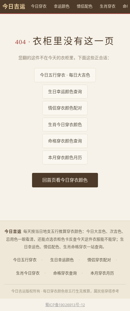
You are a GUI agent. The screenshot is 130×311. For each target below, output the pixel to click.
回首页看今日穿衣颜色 (65, 180)
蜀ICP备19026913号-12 (65, 305)
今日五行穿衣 (25, 259)
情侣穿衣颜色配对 (65, 107)
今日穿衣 (39, 6)
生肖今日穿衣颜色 (65, 124)
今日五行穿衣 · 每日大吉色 (65, 74)
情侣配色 (85, 6)
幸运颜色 (62, 6)
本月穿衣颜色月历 (65, 157)
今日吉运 (13, 6)
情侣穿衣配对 (99, 259)
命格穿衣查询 (65, 273)
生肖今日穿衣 (28, 273)
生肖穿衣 (107, 6)
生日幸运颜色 (62, 259)
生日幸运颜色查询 (65, 91)
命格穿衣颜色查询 (65, 140)
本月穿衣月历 (102, 273)
